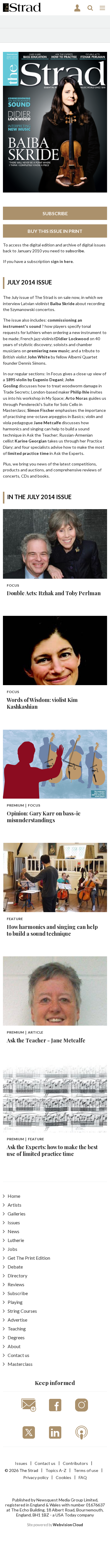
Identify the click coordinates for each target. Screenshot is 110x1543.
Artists (14, 1205)
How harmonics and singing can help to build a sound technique (52, 930)
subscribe (74, 250)
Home (14, 1196)
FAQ (83, 1477)
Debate (15, 1266)
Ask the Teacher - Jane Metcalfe (46, 1040)
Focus (13, 585)
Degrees (16, 1337)
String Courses (22, 1311)
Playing (15, 1302)
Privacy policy (35, 1477)
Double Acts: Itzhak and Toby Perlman (54, 593)
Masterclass (20, 1364)
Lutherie (16, 1240)
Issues (14, 1222)
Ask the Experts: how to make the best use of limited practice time (52, 1150)
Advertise (17, 1319)
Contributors (75, 1463)
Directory (17, 1275)
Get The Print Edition (29, 1258)
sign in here (62, 261)
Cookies (63, 1477)
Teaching (17, 1328)
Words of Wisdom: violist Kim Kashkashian (42, 703)
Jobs (12, 1249)
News (13, 1231)
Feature (15, 919)
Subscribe (18, 1293)
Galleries (17, 1213)
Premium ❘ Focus (23, 805)
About (14, 1346)
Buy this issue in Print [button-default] (55, 231)
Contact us (18, 1355)
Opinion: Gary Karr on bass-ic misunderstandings (43, 817)
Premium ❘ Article (25, 1032)
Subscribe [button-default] (55, 213)
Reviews (16, 1284)
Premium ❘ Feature (25, 1139)
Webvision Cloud (68, 1525)
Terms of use (86, 1470)
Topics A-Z (55, 1470)
